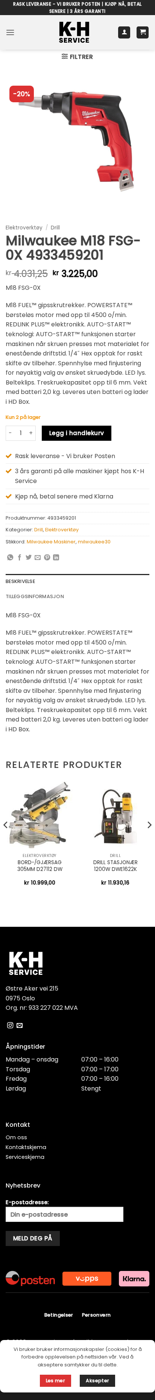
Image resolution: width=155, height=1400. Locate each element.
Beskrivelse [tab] (20, 581)
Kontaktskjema (26, 1147)
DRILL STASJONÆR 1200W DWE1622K (115, 865)
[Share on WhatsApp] (10, 557)
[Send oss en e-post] (20, 1025)
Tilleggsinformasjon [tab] (35, 596)
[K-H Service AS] (74, 32)
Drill (55, 227)
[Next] (148, 840)
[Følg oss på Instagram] (10, 1025)
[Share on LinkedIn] (56, 557)
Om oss (16, 1137)
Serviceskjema (25, 1157)
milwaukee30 (94, 541)
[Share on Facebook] (20, 557)
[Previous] (6, 840)
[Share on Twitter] (29, 557)
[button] (10, 32)
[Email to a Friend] (38, 557)
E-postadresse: (27, 1202)
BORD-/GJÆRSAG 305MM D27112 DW (39, 865)
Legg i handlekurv (76, 433)
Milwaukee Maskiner (51, 541)
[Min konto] (124, 32)
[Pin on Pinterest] (47, 557)
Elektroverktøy (24, 227)
